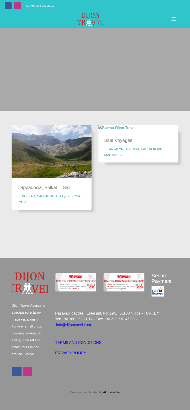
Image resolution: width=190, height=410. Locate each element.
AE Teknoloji (111, 392)
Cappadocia (47, 196)
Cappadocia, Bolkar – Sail (43, 187)
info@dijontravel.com (73, 325)
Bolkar (28, 196)
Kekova (73, 196)
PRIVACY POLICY (70, 353)
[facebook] (8, 5)
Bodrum (132, 149)
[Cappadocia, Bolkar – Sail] (51, 151)
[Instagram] (17, 5)
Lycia (21, 202)
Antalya (116, 149)
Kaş (62, 196)
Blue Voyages (118, 140)
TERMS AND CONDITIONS (78, 343)
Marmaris (113, 155)
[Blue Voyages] (117, 127)
